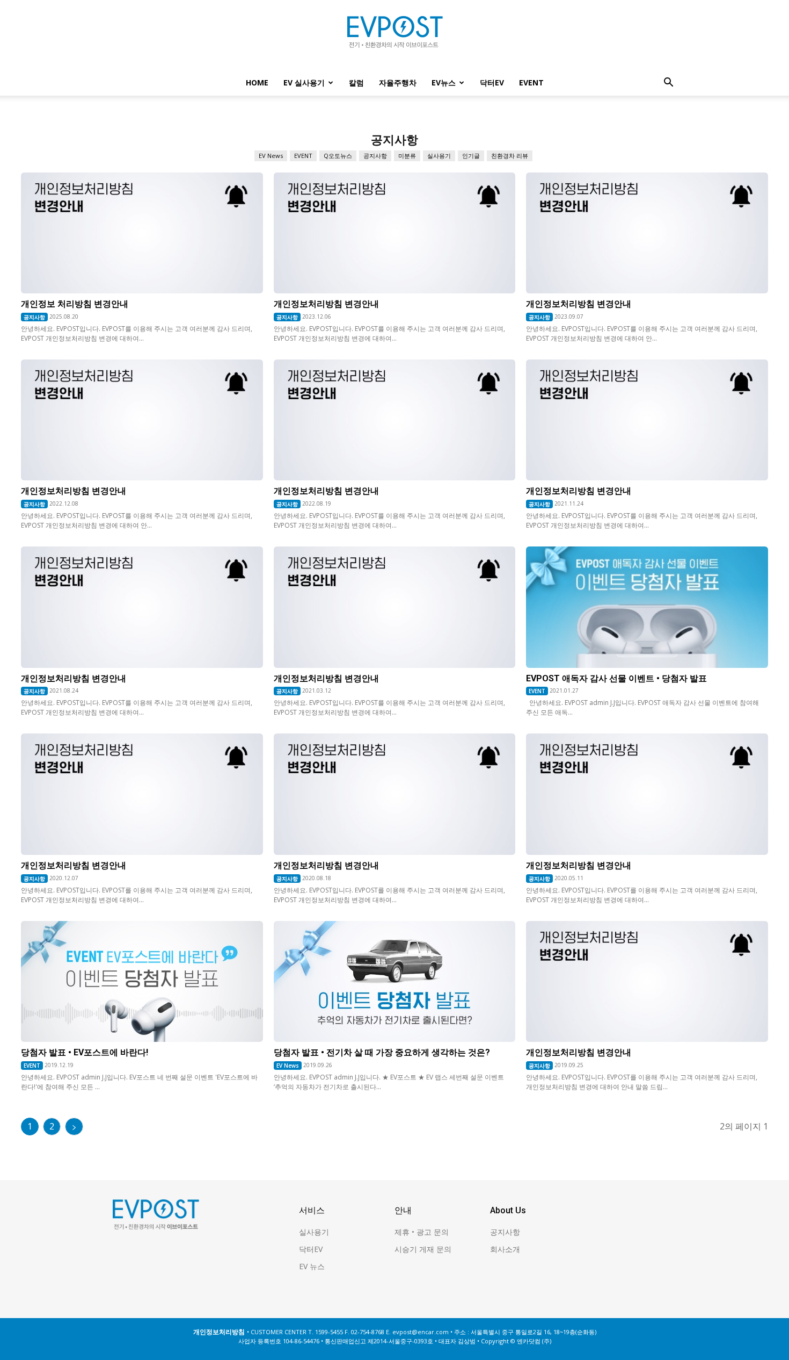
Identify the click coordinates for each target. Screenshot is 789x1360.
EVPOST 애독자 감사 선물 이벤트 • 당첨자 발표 (616, 678)
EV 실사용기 (304, 82)
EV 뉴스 (312, 1266)
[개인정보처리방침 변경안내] (395, 232)
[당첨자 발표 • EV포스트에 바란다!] (142, 981)
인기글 (471, 156)
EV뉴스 (444, 82)
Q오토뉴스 (338, 156)
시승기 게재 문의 (422, 1249)
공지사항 (375, 156)
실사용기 (439, 156)
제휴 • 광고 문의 (421, 1232)
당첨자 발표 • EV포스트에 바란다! (84, 1052)
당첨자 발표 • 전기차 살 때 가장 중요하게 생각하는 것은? (382, 1052)
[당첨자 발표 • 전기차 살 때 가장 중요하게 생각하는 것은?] (395, 981)
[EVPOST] (394, 36)
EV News (271, 156)
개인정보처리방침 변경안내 (326, 304)
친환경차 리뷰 (509, 156)
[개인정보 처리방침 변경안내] (142, 232)
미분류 (407, 156)
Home (257, 82)
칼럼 (356, 82)
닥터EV (492, 82)
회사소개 (505, 1249)
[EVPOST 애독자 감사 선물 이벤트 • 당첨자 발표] (647, 606)
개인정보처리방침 (219, 1331)
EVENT (531, 82)
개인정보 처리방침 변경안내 (74, 304)
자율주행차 (398, 82)
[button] (668, 83)
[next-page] (74, 1126)
